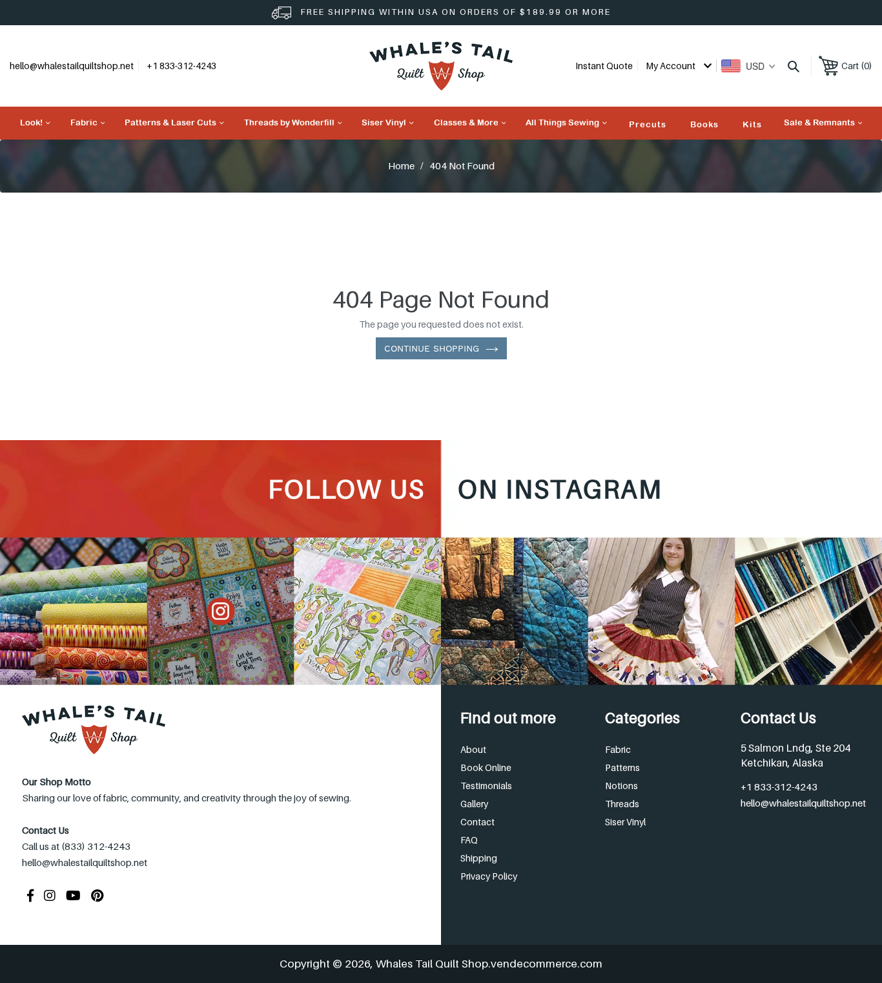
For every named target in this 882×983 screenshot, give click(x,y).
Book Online (485, 767)
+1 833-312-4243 (779, 786)
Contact (477, 821)
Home (401, 165)
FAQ (469, 839)
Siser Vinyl (625, 821)
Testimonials (486, 785)
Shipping (478, 857)
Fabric (618, 749)
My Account (671, 65)
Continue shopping (431, 348)
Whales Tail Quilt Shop (432, 963)
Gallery (474, 803)
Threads (622, 803)
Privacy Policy (488, 876)
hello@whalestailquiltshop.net (72, 65)
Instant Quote (604, 65)
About (473, 749)
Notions (621, 785)
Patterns (622, 767)
